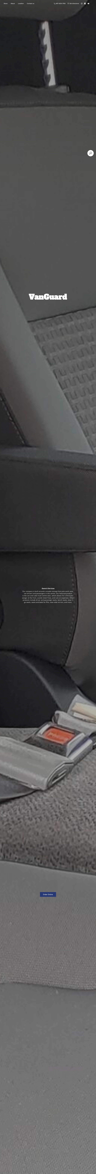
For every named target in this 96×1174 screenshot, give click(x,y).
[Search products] (90, 153)
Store (6, 3)
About (13, 3)
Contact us (30, 3)
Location (21, 3)
